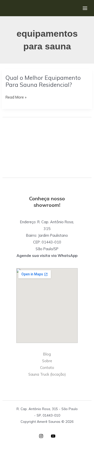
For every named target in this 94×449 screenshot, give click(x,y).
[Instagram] (41, 436)
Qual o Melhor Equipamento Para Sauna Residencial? (43, 81)
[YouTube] (53, 436)
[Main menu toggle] (85, 8)
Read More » (16, 98)
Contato (47, 367)
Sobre (47, 360)
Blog (47, 354)
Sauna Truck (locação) (47, 374)
